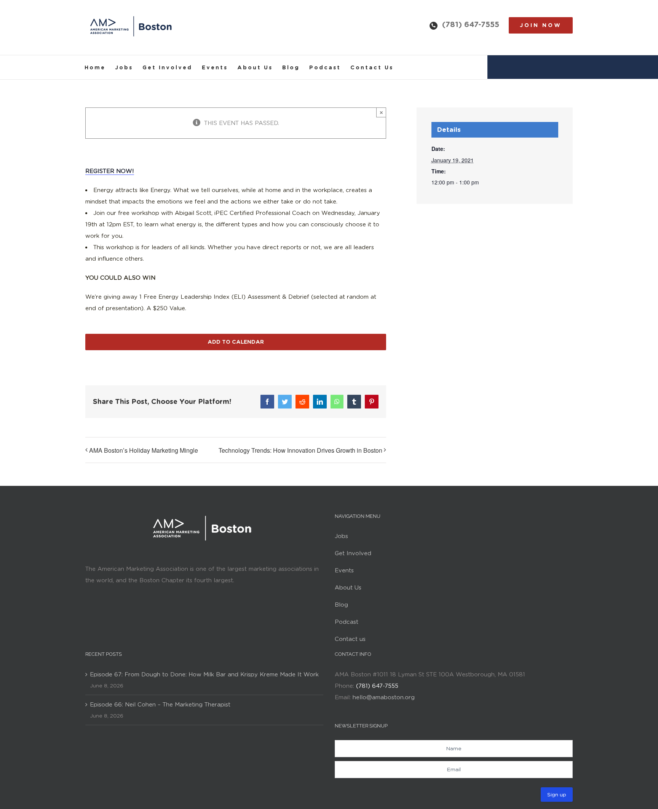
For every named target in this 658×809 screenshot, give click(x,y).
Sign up (556, 794)
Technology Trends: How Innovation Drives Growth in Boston (300, 450)
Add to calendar (236, 342)
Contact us (350, 639)
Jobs (341, 536)
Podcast (346, 621)
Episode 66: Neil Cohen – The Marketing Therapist (160, 704)
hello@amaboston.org (384, 697)
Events (344, 570)
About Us (348, 587)
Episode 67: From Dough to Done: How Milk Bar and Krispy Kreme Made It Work (204, 674)
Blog (341, 604)
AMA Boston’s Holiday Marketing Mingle (143, 450)
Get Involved (353, 553)
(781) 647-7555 (470, 24)
